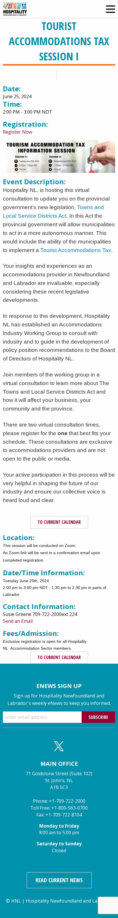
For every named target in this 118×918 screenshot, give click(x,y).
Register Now (17, 132)
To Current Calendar (59, 522)
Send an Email (18, 621)
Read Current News (59, 880)
